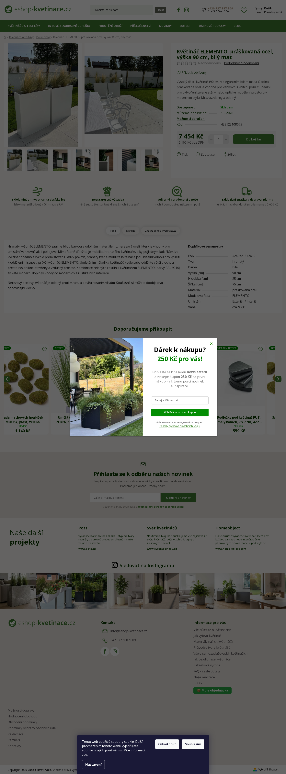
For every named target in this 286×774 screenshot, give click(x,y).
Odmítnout (167, 744)
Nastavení (93, 764)
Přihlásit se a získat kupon (180, 412)
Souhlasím (193, 744)
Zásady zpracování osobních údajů (179, 426)
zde (84, 754)
